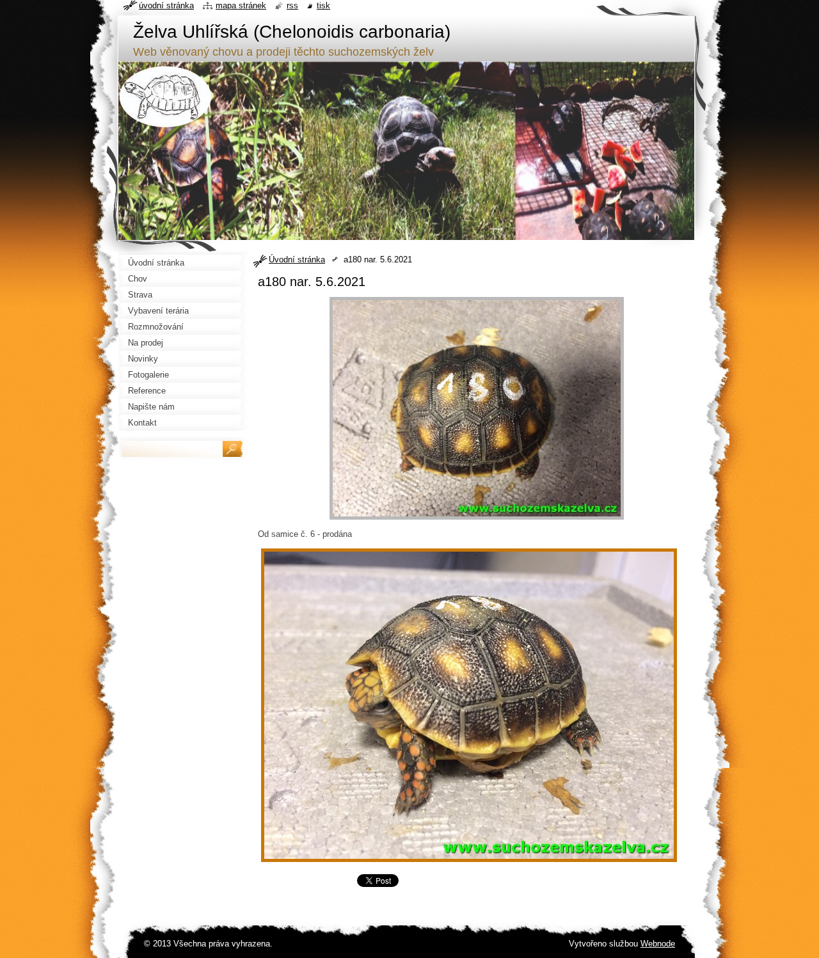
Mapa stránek (241, 5)
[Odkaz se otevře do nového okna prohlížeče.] (476, 520)
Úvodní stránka (297, 259)
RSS (292, 5)
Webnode (657, 943)
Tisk (323, 5)
